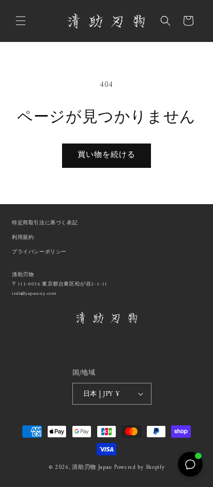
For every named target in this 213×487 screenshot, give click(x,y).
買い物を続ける (106, 155)
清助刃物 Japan (92, 467)
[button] (20, 20)
